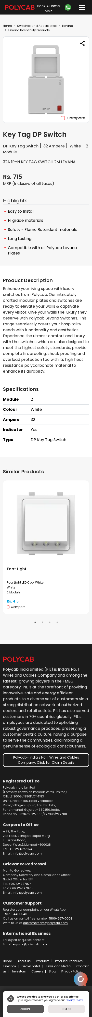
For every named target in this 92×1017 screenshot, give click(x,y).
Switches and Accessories (37, 26)
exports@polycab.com (30, 944)
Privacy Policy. (74, 1000)
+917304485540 (15, 914)
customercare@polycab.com (45, 923)
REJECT (66, 1009)
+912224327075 (21, 888)
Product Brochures (69, 961)
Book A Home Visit (48, 8)
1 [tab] (35, 622)
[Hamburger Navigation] (81, 6)
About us (24, 961)
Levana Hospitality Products (29, 30)
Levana (67, 26)
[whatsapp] (69, 7)
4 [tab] (57, 622)
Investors (19, 971)
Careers (37, 971)
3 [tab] (49, 622)
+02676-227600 (30, 814)
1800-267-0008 (61, 918)
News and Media (58, 966)
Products (43, 961)
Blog (52, 971)
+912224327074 (20, 849)
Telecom (9, 966)
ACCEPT (25, 1009)
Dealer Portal (31, 966)
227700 (61, 814)
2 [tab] (42, 622)
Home (7, 26)
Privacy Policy (71, 971)
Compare (76, 118)
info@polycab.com (27, 853)
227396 (49, 814)
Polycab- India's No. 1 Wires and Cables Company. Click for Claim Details (46, 760)
